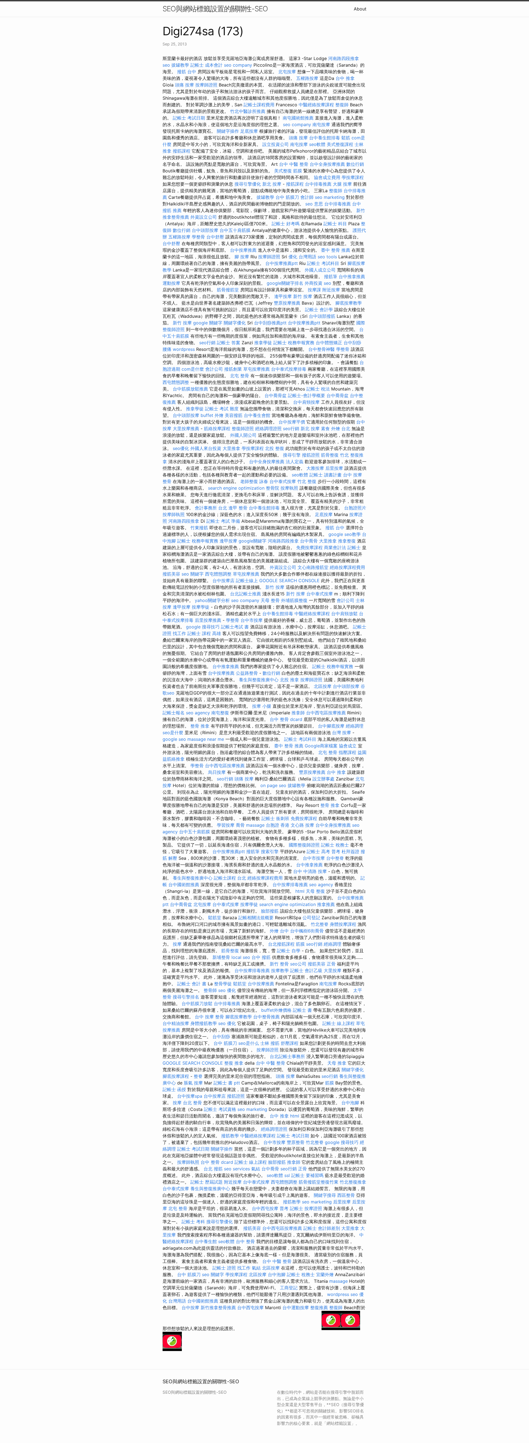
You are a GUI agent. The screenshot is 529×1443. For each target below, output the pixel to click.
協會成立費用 (327, 177)
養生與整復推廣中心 (259, 679)
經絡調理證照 (268, 428)
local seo (240, 957)
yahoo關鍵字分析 (212, 600)
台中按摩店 (223, 580)
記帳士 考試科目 (323, 263)
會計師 (307, 197)
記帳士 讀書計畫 (325, 475)
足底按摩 (249, 131)
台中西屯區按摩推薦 (326, 712)
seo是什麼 (173, 732)
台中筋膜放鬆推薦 (190, 389)
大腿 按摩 (342, 184)
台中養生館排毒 (324, 137)
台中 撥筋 (261, 957)
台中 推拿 (345, 78)
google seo (174, 739)
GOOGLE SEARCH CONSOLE (289, 580)
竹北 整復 (306, 481)
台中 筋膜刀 (287, 197)
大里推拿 (231, 448)
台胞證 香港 (277, 825)
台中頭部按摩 (205, 230)
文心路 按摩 (302, 825)
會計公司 (214, 369)
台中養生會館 (257, 415)
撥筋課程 (181, 151)
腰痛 (167, 349)
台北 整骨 (192, 1102)
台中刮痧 (352, 342)
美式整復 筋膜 (288, 170)
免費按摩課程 (309, 547)
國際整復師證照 (304, 845)
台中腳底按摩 (331, 726)
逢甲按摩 (283, 296)
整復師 (342, 104)
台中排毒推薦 (318, 184)
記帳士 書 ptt (227, 1083)
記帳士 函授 (174, 1089)
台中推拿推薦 (352, 276)
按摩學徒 (200, 607)
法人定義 (294, 461)
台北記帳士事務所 (287, 1056)
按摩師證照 (206, 85)
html (299, 891)
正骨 (331, 964)
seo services (237, 1168)
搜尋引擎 (292, 455)
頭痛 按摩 (184, 85)
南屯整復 (220, 712)
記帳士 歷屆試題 (206, 1182)
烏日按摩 (217, 772)
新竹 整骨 (279, 964)
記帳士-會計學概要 (306, 395)
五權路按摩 (307, 78)
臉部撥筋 (270, 911)
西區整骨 (346, 1195)
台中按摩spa (189, 1096)
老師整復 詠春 (254, 481)
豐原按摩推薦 (287, 303)
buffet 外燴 (212, 415)
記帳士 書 (302, 1010)
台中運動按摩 (295, 1307)
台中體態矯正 (329, 342)
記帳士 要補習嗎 (307, 1175)
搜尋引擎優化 (247, 184)
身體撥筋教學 (203, 1023)
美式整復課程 (340, 144)
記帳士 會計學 (319, 309)
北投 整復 (274, 448)
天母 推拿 (336, 1063)
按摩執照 (289, 488)
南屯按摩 (321, 124)
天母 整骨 (270, 600)
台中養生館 (206, 1241)
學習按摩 (225, 825)
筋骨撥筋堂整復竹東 (318, 1182)
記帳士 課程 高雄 (204, 633)
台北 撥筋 (213, 1168)
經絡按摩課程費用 (347, 567)
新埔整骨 (221, 957)
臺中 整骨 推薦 (335, 250)
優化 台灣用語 (302, 256)
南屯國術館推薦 (298, 118)
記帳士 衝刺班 (275, 818)
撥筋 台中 (186, 71)
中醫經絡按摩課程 (316, 104)
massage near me (205, 739)
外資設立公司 (203, 217)
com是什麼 (193, 369)
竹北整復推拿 (353, 1182)
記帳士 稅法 (318, 389)
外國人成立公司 (320, 270)
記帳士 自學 (288, 950)
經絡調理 (354, 726)
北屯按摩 (287, 71)
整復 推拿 (233, 1063)
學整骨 (198, 237)
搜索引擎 (270, 851)
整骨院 (272, 488)
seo (166, 65)
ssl (287, 1175)
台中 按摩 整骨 (209, 1016)
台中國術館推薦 (183, 884)
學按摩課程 (353, 177)
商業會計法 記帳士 (342, 547)
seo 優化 (227, 990)
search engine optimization (236, 488)
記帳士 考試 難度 (222, 408)
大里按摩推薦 (186, 428)
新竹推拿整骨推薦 (218, 1307)
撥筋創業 (233, 369)
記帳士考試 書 (235, 627)
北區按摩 (322, 686)
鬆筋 (345, 137)
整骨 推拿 (199, 726)
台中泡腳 (350, 1102)
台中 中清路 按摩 (310, 871)
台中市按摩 (252, 620)
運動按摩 (171, 283)
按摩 (177, 944)
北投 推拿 (289, 679)
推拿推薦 (326, 904)
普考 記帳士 (291, 1208)
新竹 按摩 (302, 296)
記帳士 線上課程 (338, 1023)
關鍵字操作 (228, 131)
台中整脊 (335, 858)
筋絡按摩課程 (217, 428)
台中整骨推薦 (266, 1016)
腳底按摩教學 (348, 303)
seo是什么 (248, 1043)
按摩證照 (313, 1208)
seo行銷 (207, 342)
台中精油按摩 (176, 1023)
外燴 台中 (279, 931)
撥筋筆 (330, 276)
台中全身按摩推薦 (327, 164)
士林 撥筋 (269, 1043)
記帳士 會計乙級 (306, 970)
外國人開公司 (243, 435)
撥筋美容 (171, 574)
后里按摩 (334, 468)
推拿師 (298, 712)
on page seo (273, 785)
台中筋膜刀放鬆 (197, 1003)
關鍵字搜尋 (325, 1195)
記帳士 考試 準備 (223, 521)
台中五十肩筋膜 (235, 230)
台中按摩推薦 (243, 250)
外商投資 (313, 283)
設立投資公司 (275, 144)
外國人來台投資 (205, 448)
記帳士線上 (247, 580)
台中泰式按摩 (282, 481)
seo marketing (330, 197)
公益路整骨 (247, 673)
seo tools (327, 256)
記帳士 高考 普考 (323, 851)
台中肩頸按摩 (306, 402)
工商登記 (289, 1287)
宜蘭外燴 (325, 1274)
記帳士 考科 (193, 1221)
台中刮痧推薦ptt (270, 323)
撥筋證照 (311, 455)
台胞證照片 (355, 508)
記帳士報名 (174, 712)
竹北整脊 (319, 924)
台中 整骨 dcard (286, 719)
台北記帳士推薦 (245, 593)
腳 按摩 (241, 256)
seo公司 (298, 964)
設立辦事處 (323, 779)
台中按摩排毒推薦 (290, 884)
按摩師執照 (174, 514)
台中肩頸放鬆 (344, 613)
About (360, 9)
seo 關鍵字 (193, 574)
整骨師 (210, 990)
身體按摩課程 (343, 924)
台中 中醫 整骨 (293, 164)
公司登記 (311, 917)
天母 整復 (315, 891)
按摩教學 (280, 970)
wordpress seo (342, 1294)
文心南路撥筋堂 (313, 567)
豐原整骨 (295, 1142)
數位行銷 (355, 164)
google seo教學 (344, 534)
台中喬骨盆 (275, 395)
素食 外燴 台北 (335, 428)
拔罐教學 (180, 65)
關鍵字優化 (235, 323)
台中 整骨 (245, 1241)
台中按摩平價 (292, 422)
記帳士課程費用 (259, 104)
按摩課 (314, 289)
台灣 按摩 (341, 732)
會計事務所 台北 (211, 508)
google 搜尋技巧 (203, 627)
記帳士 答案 (228, 342)
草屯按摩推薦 (256, 369)
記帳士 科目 (335, 223)
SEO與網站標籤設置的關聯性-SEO (215, 8)
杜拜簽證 (350, 851)
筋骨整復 (330, 455)
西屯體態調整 (176, 382)
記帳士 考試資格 (220, 1109)
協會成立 (348, 745)
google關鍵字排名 (285, 283)
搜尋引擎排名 (186, 997)
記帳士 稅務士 (335, 845)
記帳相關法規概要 (256, 917)
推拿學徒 (263, 342)
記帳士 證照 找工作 (231, 1268)
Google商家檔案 (321, 745)
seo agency (198, 712)
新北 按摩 (271, 184)
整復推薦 (319, 1307)
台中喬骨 (309, 541)
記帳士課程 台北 (230, 878)
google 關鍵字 (207, 323)
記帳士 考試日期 (189, 118)
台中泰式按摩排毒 (288, 369)
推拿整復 (347, 541)
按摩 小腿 (261, 706)
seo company (238, 65)
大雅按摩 (315, 468)
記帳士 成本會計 (206, 65)
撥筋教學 (230, 1135)
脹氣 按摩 (193, 1083)
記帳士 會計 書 (191, 983)
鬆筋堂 (214, 917)
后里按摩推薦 (208, 620)
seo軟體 (317, 144)
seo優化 (181, 448)
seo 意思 (314, 204)
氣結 (255, 1168)
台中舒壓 (215, 237)
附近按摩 (331, 289)
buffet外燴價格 (276, 1010)
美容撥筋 (233, 415)
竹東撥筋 (199, 527)
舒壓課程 (289, 1043)
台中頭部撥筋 (322, 316)
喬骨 (240, 825)
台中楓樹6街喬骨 (307, 931)
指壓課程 (347, 752)
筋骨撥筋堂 (228, 289)
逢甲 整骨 (237, 508)
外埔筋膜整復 (294, 600)
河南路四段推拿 (343, 58)
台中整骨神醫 (321, 349)
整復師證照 (243, 428)
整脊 (198, 1076)
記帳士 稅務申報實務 (293, 342)
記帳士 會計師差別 (321, 1228)
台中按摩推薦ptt (281, 263)
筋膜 (300, 944)
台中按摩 (190, 1307)
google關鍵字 (252, 541)
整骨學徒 (223, 983)
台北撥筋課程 (281, 944)
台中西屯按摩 (265, 1208)
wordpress (184, 349)
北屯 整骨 (239, 375)
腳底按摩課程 (176, 1076)
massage (255, 825)
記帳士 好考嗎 (285, 223)
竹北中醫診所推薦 (247, 111)
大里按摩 (332, 970)
